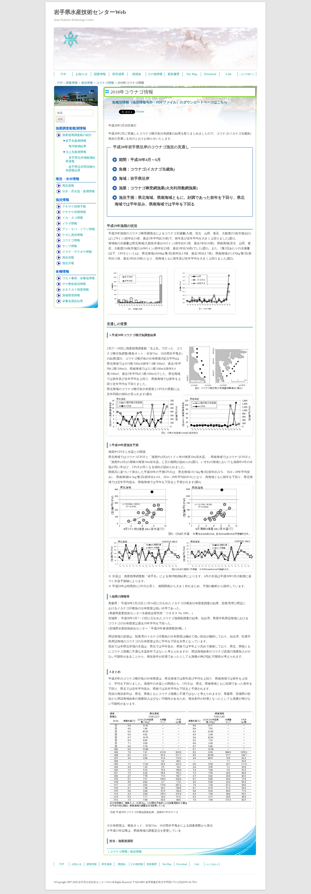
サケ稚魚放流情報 (74, 284)
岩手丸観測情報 (76, 140)
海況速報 (68, 185)
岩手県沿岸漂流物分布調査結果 (80, 168)
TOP (63, 74)
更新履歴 (173, 74)
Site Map (191, 74)
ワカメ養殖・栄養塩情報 (78, 278)
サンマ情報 (69, 246)
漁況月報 (68, 263)
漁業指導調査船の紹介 (77, 135)
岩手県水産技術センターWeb (90, 12)
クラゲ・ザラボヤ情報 (77, 251)
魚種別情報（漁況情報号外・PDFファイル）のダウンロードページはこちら (169, 102)
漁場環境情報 (71, 295)
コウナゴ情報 (71, 240)
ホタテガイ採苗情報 (75, 289)
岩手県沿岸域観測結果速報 (80, 159)
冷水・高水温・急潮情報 (78, 191)
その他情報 (155, 74)
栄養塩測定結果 (72, 301)
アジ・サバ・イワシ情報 (78, 229)
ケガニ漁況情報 (72, 234)
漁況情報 (136, 851)
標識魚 (136, 74)
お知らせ (82, 74)
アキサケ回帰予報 (74, 206)
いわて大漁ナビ (246, 74)
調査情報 (100, 74)
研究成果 (118, 74)
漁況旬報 (68, 257)
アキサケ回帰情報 (74, 212)
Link (228, 74)
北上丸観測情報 (76, 152)
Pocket (140, 111)
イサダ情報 (69, 223)
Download (210, 74)
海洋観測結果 (77, 146)
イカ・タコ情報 (72, 217)
